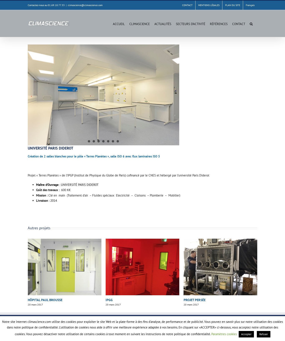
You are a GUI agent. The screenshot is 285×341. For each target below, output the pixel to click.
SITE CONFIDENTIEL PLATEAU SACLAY (211, 300)
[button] (251, 23)
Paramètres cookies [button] (224, 334)
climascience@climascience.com (85, 5)
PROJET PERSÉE (116, 300)
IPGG (31, 300)
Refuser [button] (263, 334)
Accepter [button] (246, 334)
